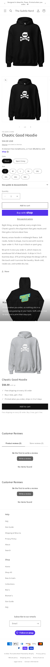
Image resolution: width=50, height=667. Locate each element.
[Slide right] (30, 127)
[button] (5, 11)
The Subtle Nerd (15, 654)
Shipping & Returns (13, 533)
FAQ (6, 521)
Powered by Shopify (27, 654)
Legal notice (18, 661)
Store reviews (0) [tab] (36, 443)
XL (29, 171)
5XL (25, 177)
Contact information (31, 661)
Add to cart (25, 406)
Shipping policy (25, 658)
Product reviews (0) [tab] (13, 443)
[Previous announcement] (5, 3)
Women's (9, 595)
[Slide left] (19, 127)
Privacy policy (41, 654)
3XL (6, 177)
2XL (37, 171)
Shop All (8, 572)
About (7, 544)
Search (8, 550)
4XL (15, 177)
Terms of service (38, 658)
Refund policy (13, 658)
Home (7, 566)
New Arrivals (10, 578)
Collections (10, 584)
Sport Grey (20, 161)
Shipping (4, 144)
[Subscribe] (38, 624)
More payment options (25, 219)
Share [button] (6, 271)
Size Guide (9, 527)
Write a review (25, 458)
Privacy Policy (10, 539)
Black (7, 161)
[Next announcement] (45, 3)
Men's (7, 590)
